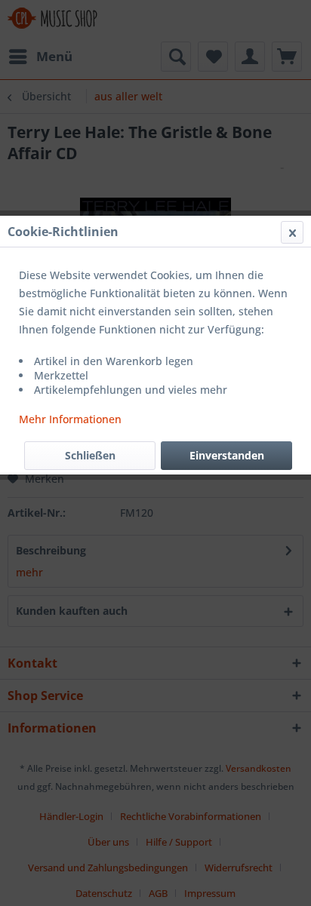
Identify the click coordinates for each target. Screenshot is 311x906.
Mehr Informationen (70, 419)
